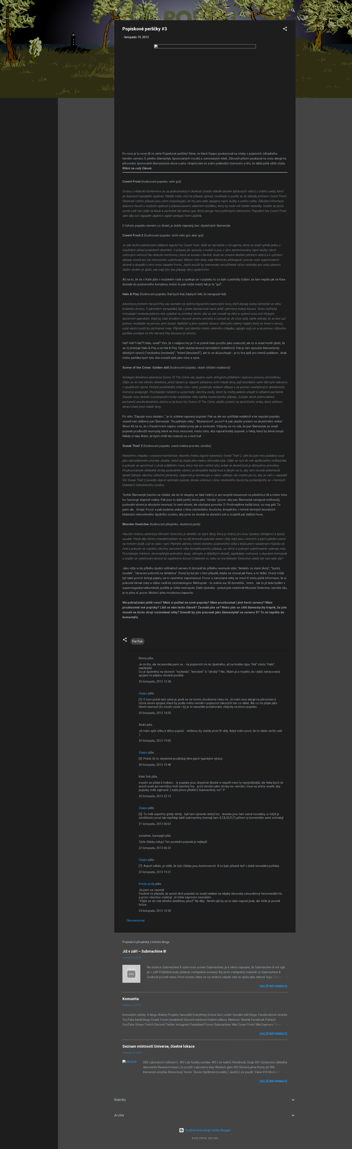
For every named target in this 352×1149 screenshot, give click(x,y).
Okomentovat (135, 920)
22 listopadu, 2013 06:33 (155, 848)
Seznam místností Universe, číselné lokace (158, 1046)
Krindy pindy (147, 884)
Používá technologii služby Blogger (207, 1130)
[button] (285, 29)
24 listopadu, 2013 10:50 (155, 911)
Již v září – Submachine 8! (144, 951)
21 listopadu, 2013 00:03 (155, 824)
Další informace (273, 986)
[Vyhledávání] (293, 11)
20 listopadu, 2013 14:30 (155, 713)
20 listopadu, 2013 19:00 (155, 740)
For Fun (137, 641)
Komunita (130, 999)
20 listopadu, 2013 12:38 (155, 681)
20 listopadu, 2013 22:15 (155, 796)
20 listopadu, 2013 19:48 (155, 765)
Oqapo (143, 693)
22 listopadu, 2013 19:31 (155, 872)
